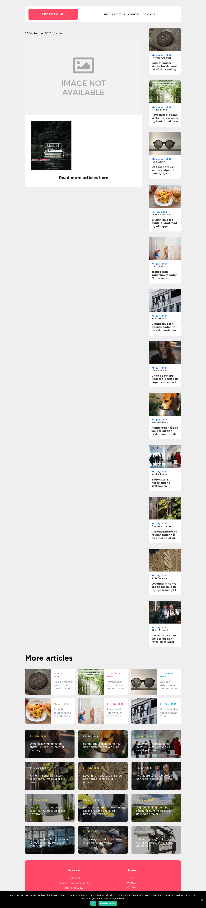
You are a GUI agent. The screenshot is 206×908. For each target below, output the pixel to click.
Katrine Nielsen (159, 110)
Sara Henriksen (159, 422)
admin (60, 33)
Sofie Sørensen (159, 578)
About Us (118, 14)
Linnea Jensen (159, 370)
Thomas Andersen (161, 58)
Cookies (134, 14)
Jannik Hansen (159, 318)
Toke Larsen (158, 162)
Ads (106, 14)
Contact (149, 14)
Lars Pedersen (159, 266)
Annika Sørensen (160, 214)
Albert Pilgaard (159, 630)
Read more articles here (83, 177)
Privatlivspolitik (108, 903)
